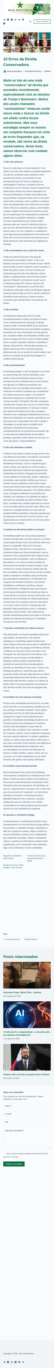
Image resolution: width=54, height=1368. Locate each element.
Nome (8, 1106)
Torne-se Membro (42, 21)
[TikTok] (15, 20)
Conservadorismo (12, 939)
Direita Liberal (30, 939)
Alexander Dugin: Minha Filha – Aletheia (22, 992)
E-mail (8, 1114)
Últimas (47, 71)
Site (6, 1122)
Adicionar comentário (14, 1130)
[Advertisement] (27, 899)
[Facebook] (23, 20)
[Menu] (49, 8)
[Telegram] (4, 20)
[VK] (19, 20)
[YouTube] (12, 20)
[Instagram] (4, 23)
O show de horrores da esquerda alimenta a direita (36, 858)
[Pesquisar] (30, 21)
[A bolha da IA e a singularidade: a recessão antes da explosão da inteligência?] (27, 1014)
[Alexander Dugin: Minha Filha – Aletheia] (27, 975)
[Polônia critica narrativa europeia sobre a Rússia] (27, 1057)
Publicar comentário (14, 1164)
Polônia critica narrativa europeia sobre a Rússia (26, 1074)
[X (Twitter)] (8, 20)
